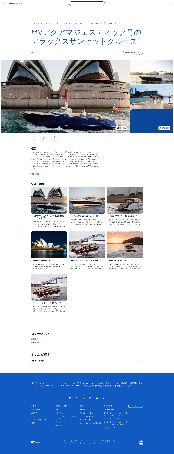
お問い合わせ (35, 409)
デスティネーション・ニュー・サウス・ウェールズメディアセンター (115, 423)
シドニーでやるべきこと (45, 23)
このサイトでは (61, 406)
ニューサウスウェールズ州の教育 (91, 423)
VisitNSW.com (109, 409)
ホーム (33, 23)
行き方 (33, 339)
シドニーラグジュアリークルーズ (75, 23)
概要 (34, 140)
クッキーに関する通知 (38, 420)
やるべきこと (59, 413)
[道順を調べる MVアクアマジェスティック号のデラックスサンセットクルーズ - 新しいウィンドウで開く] (34, 52)
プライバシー (35, 416)
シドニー (34, 406)
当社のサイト (109, 406)
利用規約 (34, 423)
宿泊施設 (58, 425)
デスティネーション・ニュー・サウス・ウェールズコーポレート (115, 414)
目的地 (57, 409)
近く (44, 140)
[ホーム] (13, 4)
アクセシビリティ (38, 361)
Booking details (130, 52)
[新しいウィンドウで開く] (49, 200)
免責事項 (34, 413)
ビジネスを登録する (86, 416)
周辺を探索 (165, 128)
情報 (81, 406)
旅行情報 (83, 409)
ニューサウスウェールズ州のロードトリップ (67, 417)
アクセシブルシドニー (87, 413)
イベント (58, 422)
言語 (135, 406)
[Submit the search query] (71, 3)
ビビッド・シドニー (110, 428)
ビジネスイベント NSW (111, 418)
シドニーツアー (59, 23)
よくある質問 (55, 140)
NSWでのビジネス (86, 420)
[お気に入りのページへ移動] (169, 4)
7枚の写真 (122, 128)
